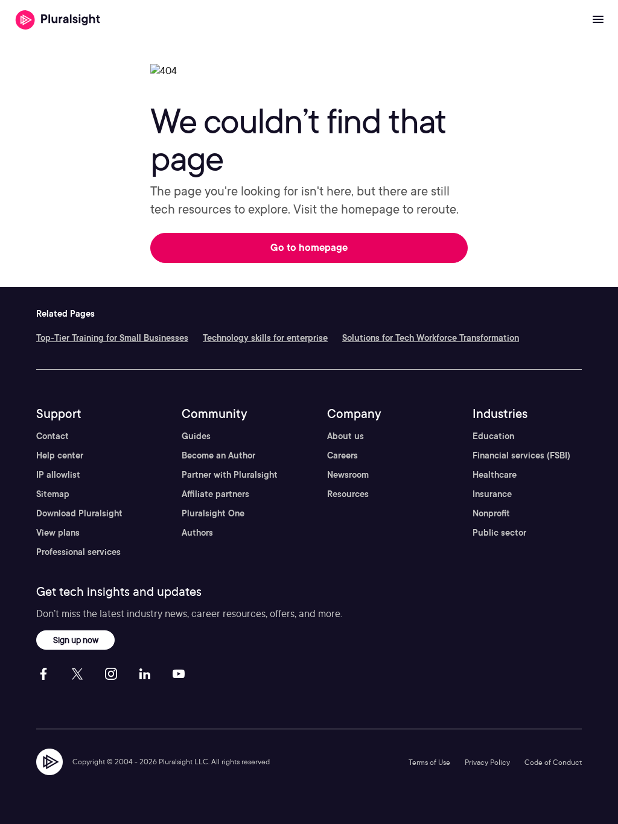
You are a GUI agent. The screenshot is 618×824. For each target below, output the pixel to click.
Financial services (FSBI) (521, 455)
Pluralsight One (213, 513)
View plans (58, 532)
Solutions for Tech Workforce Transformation (430, 338)
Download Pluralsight (79, 513)
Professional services (78, 552)
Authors (197, 532)
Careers (342, 455)
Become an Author (218, 455)
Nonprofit (491, 513)
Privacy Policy (487, 762)
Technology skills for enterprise (265, 338)
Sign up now (75, 639)
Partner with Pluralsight (230, 475)
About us (345, 436)
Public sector (499, 532)
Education (493, 436)
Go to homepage (309, 247)
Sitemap (52, 494)
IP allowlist (58, 475)
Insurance (492, 494)
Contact (52, 436)
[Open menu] (598, 20)
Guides (196, 436)
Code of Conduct (553, 762)
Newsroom (348, 475)
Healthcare (495, 475)
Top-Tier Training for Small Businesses (112, 338)
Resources (348, 494)
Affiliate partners (215, 494)
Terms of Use (429, 762)
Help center (59, 455)
